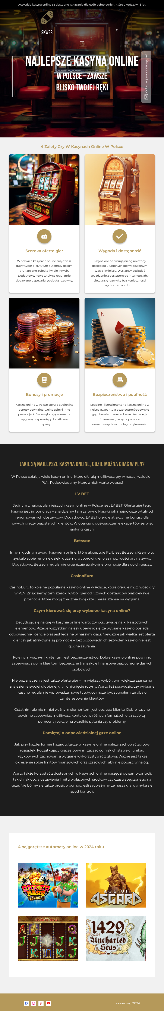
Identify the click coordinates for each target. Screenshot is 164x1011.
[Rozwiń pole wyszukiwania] (117, 30)
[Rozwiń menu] (82, 40)
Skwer (47, 32)
